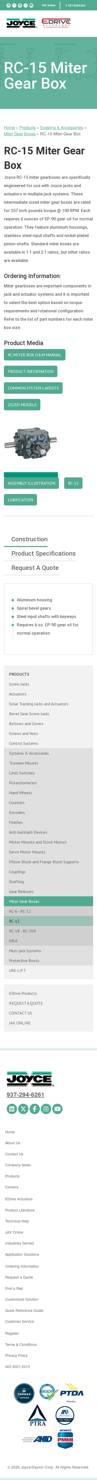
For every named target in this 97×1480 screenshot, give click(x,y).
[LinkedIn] (8, 5)
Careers (11, 1186)
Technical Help (17, 1221)
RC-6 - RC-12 (20, 911)
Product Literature (20, 1210)
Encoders (17, 812)
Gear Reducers (21, 891)
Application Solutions (22, 1254)
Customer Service (19, 1321)
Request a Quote (19, 1277)
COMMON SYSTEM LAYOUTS (33, 388)
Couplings (17, 871)
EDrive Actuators (19, 1198)
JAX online (48, 5)
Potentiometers (23, 782)
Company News (18, 1164)
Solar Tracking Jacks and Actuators (38, 703)
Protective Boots (24, 960)
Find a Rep (14, 1288)
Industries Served (19, 1243)
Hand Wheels (20, 792)
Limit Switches (22, 772)
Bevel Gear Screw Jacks (29, 713)
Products (27, 127)
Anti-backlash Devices (28, 832)
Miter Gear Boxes (20, 134)
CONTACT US (20, 1013)
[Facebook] (20, 5)
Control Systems (23, 743)
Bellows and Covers (26, 723)
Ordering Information (22, 1266)
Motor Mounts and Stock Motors (38, 842)
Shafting (16, 881)
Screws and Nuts (23, 733)
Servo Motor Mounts (27, 851)
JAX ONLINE (20, 1022)
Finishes (16, 822)
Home (9, 127)
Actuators (17, 693)
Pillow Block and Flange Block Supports (44, 861)
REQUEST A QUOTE (26, 1003)
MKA (13, 940)
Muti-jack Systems (25, 950)
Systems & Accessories (61, 127)
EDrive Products (23, 993)
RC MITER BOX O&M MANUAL (35, 354)
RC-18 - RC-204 (22, 930)
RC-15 (14, 921)
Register (12, 1333)
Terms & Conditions (21, 1344)
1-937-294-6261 (75, 5)
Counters (17, 802)
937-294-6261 (25, 1094)
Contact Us (14, 1153)
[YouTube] (31, 5)
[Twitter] (14, 5)
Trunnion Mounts (23, 763)
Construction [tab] (29, 539)
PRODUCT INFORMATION (31, 371)
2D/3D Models (22, 404)
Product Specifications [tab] (43, 553)
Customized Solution (22, 1299)
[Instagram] (26, 5)
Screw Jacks (19, 684)
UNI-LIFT (17, 970)
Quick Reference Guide (24, 1310)
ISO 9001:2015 (17, 1366)
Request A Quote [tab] (35, 567)
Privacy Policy (16, 1355)
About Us (12, 1142)
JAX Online (14, 1232)
